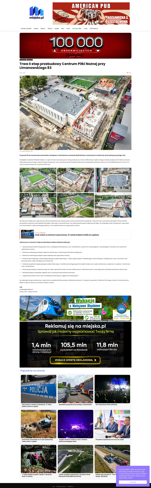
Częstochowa (23, 59)
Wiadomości (29, 59)
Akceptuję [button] (133, 482)
